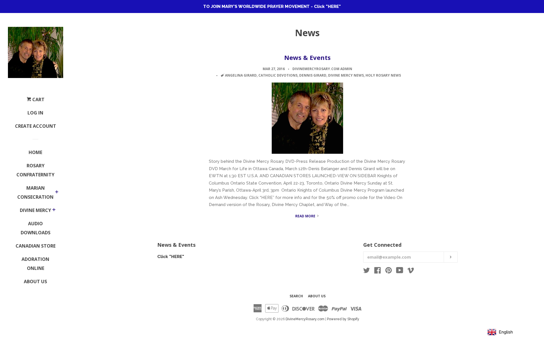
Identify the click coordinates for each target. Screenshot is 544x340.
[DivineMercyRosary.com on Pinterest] (388, 271)
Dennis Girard (312, 75)
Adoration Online (35, 263)
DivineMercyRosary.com (305, 319)
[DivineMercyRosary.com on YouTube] (399, 271)
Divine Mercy (35, 210)
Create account (35, 126)
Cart (37, 99)
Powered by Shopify (343, 319)
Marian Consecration (35, 192)
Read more (305, 216)
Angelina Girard (241, 75)
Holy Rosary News (383, 75)
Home (35, 152)
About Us (35, 281)
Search (296, 296)
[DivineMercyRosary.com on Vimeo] (410, 271)
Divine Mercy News (346, 75)
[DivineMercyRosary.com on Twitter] (366, 271)
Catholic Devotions (278, 75)
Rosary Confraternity (35, 170)
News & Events (307, 57)
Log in (35, 113)
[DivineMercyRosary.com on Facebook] (377, 271)
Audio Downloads (35, 228)
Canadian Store (36, 246)
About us (317, 296)
